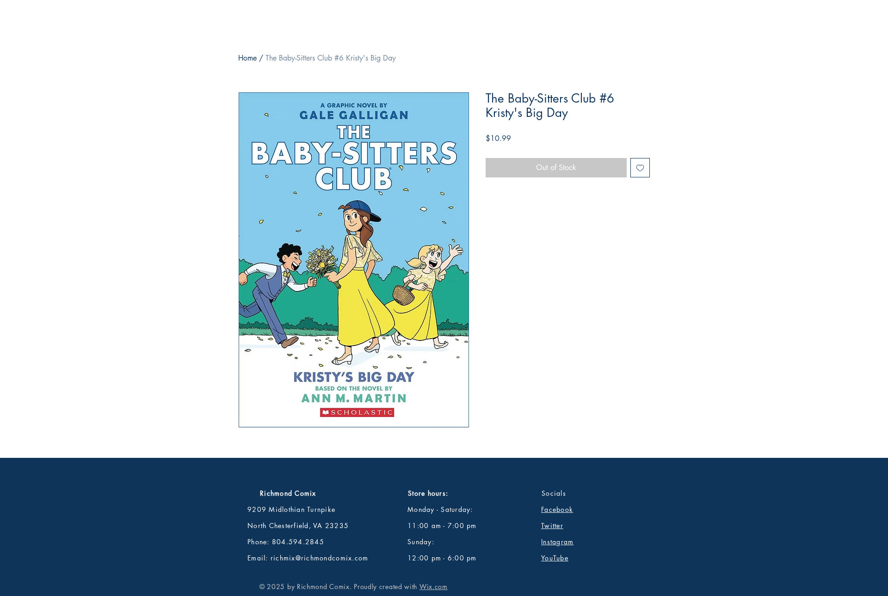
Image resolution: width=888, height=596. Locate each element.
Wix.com (433, 586)
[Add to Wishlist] (640, 167)
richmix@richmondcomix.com (320, 557)
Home (247, 58)
